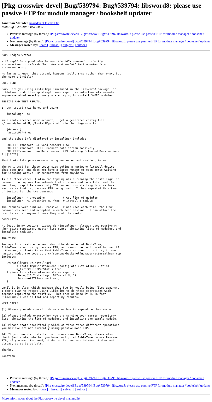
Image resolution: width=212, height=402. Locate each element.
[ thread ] (54, 45)
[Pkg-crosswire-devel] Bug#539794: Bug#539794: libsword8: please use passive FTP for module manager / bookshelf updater (127, 41)
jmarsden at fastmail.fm (44, 23)
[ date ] (43, 45)
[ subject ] (67, 45)
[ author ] (81, 45)
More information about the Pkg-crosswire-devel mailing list (41, 398)
